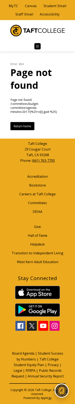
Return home (22, 126)
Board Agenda (23, 353)
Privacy (53, 365)
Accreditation (37, 176)
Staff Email (24, 14)
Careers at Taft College (37, 194)
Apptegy (46, 398)
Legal (18, 370)
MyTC (13, 6)
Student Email (55, 6)
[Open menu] (37, 46)
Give (37, 226)
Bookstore (37, 185)
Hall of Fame (37, 235)
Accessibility (50, 14)
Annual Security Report (46, 376)
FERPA (30, 370)
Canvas (31, 6)
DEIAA (37, 211)
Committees (37, 203)
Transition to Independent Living (37, 253)
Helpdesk (37, 244)
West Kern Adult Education (37, 262)
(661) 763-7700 (43, 160)
